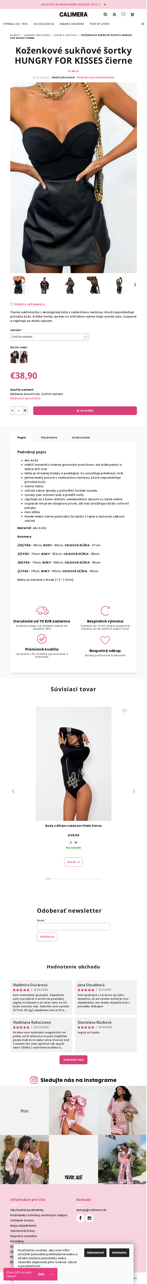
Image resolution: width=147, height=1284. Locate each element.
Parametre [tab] (49, 437)
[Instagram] (89, 1218)
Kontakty (17, 1241)
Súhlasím (119, 1253)
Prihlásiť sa (47, 937)
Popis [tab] (21, 437)
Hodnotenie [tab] (81, 437)
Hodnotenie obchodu (73, 966)
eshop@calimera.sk (91, 1210)
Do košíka (86, 410)
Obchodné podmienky (27, 1210)
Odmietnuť (95, 1253)
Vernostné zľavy (22, 1231)
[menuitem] (15, 24)
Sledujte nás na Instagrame (79, 1080)
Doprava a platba (23, 1236)
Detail (71, 862)
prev (13, 791)
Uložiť (17, 423)
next (134, 791)
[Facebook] (80, 1218)
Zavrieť (47, 423)
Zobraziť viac (73, 1060)
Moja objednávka (23, 1226)
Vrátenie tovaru (22, 1220)
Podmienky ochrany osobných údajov (38, 1215)
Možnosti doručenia (25, 398)
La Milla (73, 71)
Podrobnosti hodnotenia (95, 77)
